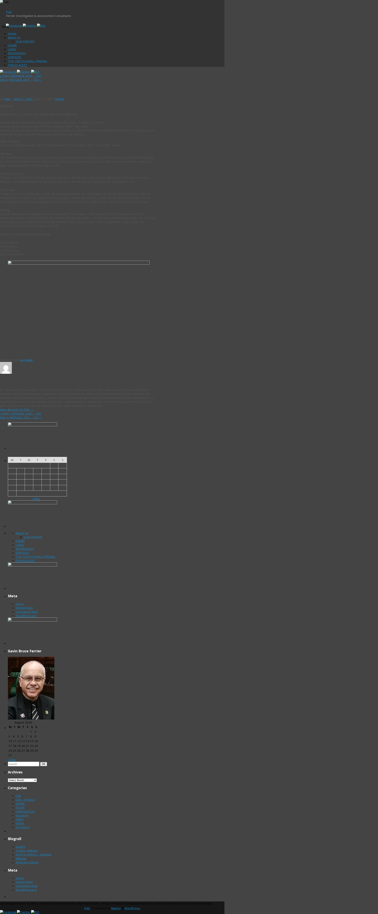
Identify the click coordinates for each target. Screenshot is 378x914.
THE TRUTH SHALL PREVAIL (27, 61)
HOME (59, 99)
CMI (18, 796)
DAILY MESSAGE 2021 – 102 (20, 80)
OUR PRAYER (25, 41)
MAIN (19, 819)
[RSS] (41, 26)
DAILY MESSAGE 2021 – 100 (20, 76)
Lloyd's (20, 847)
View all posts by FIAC (16, 409)
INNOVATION (25, 811)
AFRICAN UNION (27, 862)
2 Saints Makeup (27, 850)
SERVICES (14, 57)
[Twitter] (30, 26)
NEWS (20, 823)
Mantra (116, 908)
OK (44, 764)
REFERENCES (17, 53)
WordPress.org (26, 616)
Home (12, 33)
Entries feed (24, 608)
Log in (20, 604)
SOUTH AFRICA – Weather (34, 854)
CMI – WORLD (25, 800)
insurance (22, 815)
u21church (23, 827)
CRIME (12, 45)
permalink (26, 360)
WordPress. (132, 908)
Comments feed (27, 612)
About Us (14, 37)
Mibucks (21, 858)
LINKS (12, 49)
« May (36, 498)
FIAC (9, 12)
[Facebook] (14, 26)
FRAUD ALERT (17, 65)
